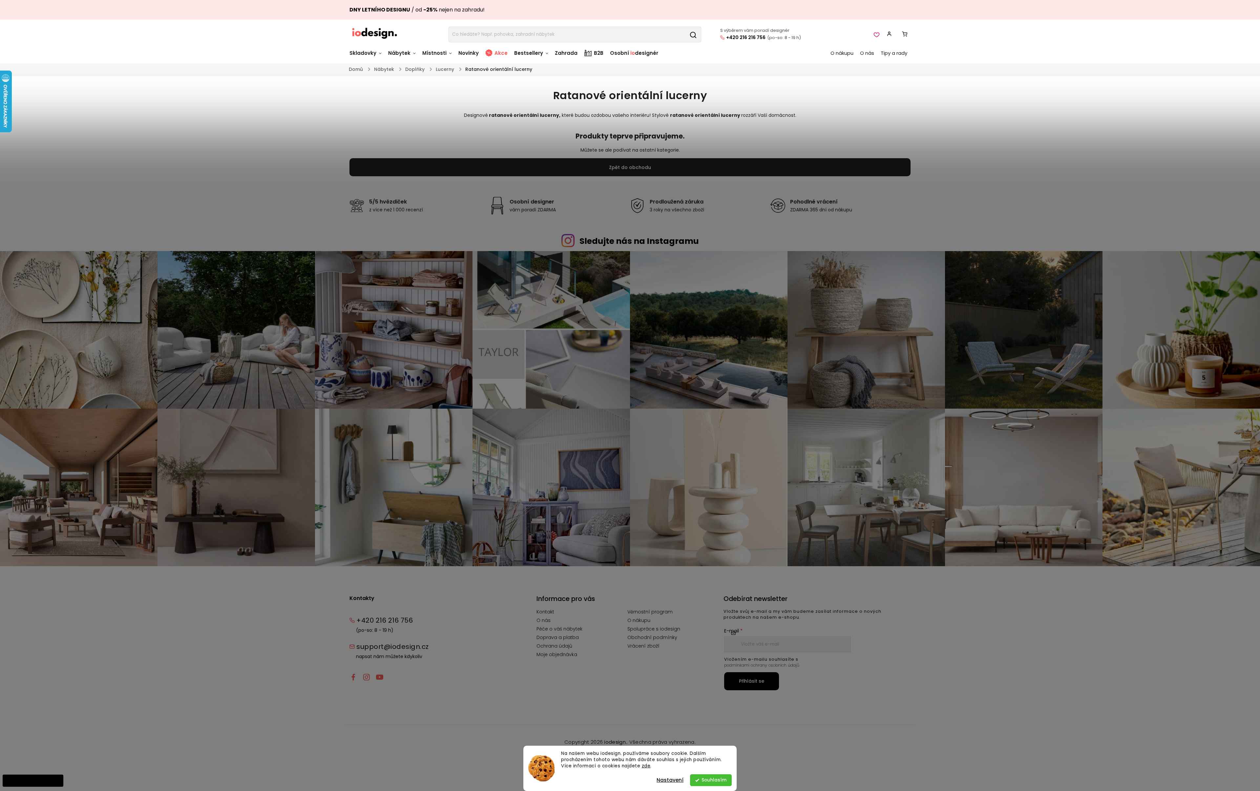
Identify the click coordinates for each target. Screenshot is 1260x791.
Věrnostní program (650, 612)
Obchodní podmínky (652, 637)
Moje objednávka (556, 654)
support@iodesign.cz (392, 646)
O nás (543, 620)
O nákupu (638, 620)
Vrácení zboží (643, 646)
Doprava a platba (557, 637)
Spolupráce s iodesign (653, 629)
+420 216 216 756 (746, 37)
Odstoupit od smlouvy (33, 780)
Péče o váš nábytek (559, 629)
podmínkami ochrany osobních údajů (761, 665)
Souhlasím (714, 780)
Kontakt (545, 612)
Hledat (693, 34)
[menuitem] (367, 56)
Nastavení (670, 780)
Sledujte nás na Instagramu (639, 241)
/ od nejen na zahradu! (417, 9)
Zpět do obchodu (630, 167)
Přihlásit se (751, 681)
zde (646, 766)
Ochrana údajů (554, 646)
